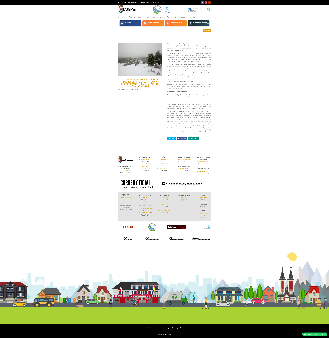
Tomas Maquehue (126, 89)
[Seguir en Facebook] (202, 2)
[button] (314, 334)
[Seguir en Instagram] (206, 2)
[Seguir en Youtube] (209, 2)
